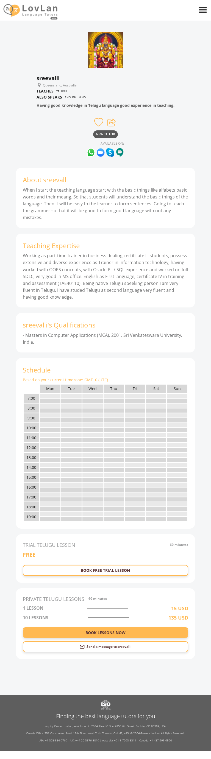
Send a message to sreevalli (109, 646)
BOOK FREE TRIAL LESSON (105, 570)
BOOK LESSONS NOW (105, 632)
